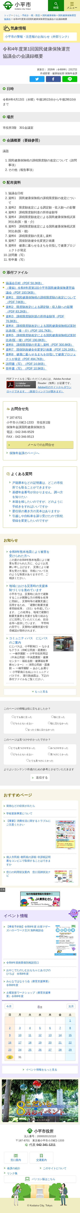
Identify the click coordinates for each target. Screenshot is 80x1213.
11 (29, 1035)
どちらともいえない (23, 723)
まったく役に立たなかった (41, 729)
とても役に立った (23, 717)
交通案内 (41, 1159)
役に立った (59, 717)
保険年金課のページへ (24, 453)
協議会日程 (24, 283)
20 (50, 1042)
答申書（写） (26, 368)
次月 (71, 1006)
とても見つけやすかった (23, 748)
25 (29, 1049)
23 (9, 1049)
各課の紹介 (13, 1168)
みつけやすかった (59, 748)
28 (60, 1049)
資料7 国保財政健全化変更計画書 (41, 349)
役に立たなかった (59, 723)
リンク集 (12, 1173)
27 (50, 1049)
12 (40, 1035)
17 (19, 1042)
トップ (7, 15)
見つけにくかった (59, 754)
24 (19, 1049)
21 (60, 1042)
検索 (56, 7)
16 (9, 1042)
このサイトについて (54, 1168)
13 (50, 1035)
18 (29, 1042)
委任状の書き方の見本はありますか (36, 511)
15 (70, 1035)
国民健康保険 (49, 15)
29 (70, 1049)
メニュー (72, 7)
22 (70, 1042)
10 (19, 1035)
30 (9, 1057)
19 (40, 1042)
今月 (9, 1006)
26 (40, 1049)
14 (60, 1035)
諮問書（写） (26, 363)
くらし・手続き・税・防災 (26, 15)
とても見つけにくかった (41, 760)
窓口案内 (16, 1159)
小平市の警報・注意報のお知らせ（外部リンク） (38, 36)
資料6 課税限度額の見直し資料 (39, 344)
